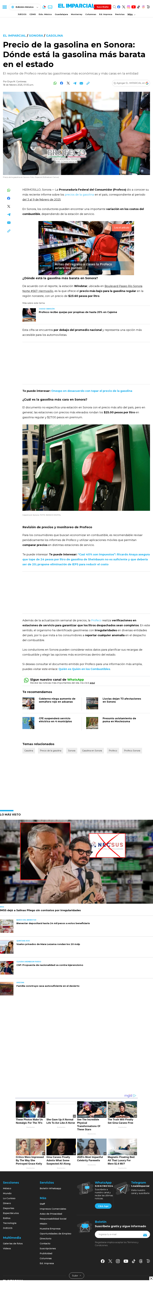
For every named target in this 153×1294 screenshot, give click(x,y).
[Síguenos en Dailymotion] (148, 6)
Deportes (8, 1208)
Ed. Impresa (105, 14)
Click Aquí (103, 1206)
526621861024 (104, 1186)
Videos (7, 1248)
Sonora (36, 35)
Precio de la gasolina (50, 750)
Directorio (45, 1238)
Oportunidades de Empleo (55, 1233)
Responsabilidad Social (53, 1218)
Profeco (96, 620)
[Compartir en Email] (81, 83)
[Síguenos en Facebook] (118, 6)
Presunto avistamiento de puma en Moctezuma (119, 720)
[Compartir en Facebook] (61, 83)
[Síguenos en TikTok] (138, 6)
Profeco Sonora (132, 750)
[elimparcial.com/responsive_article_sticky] (151, 1278)
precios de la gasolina (79, 194)
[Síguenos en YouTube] (133, 6)
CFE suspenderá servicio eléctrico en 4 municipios (55, 720)
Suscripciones (48, 1248)
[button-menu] (4, 7)
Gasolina (54, 35)
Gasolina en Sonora (92, 750)
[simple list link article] (76, 863)
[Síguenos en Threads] (143, 6)
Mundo (7, 1193)
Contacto (45, 1243)
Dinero (7, 1203)
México (7, 1188)
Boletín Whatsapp (50, 1188)
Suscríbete (102, 7)
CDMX (32, 14)
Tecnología (9, 1223)
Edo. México (45, 14)
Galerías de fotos (13, 1243)
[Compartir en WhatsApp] (55, 83)
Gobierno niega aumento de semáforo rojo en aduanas (57, 700)
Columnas (90, 14)
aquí (92, 682)
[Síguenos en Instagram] (128, 6)
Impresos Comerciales (53, 1208)
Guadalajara (61, 14)
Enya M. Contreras (16, 81)
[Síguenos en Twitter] (123, 6)
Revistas (120, 14)
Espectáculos (11, 1213)
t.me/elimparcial (140, 1186)
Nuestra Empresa (50, 1228)
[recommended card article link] (29, 315)
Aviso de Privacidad (51, 1213)
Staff (42, 1203)
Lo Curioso (9, 1198)
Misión (43, 1223)
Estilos (6, 1218)
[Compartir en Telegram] (75, 83)
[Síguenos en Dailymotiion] (148, 1261)
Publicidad (46, 1253)
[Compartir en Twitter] (68, 83)
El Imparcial (14, 35)
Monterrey (76, 14)
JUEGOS (22, 14)
